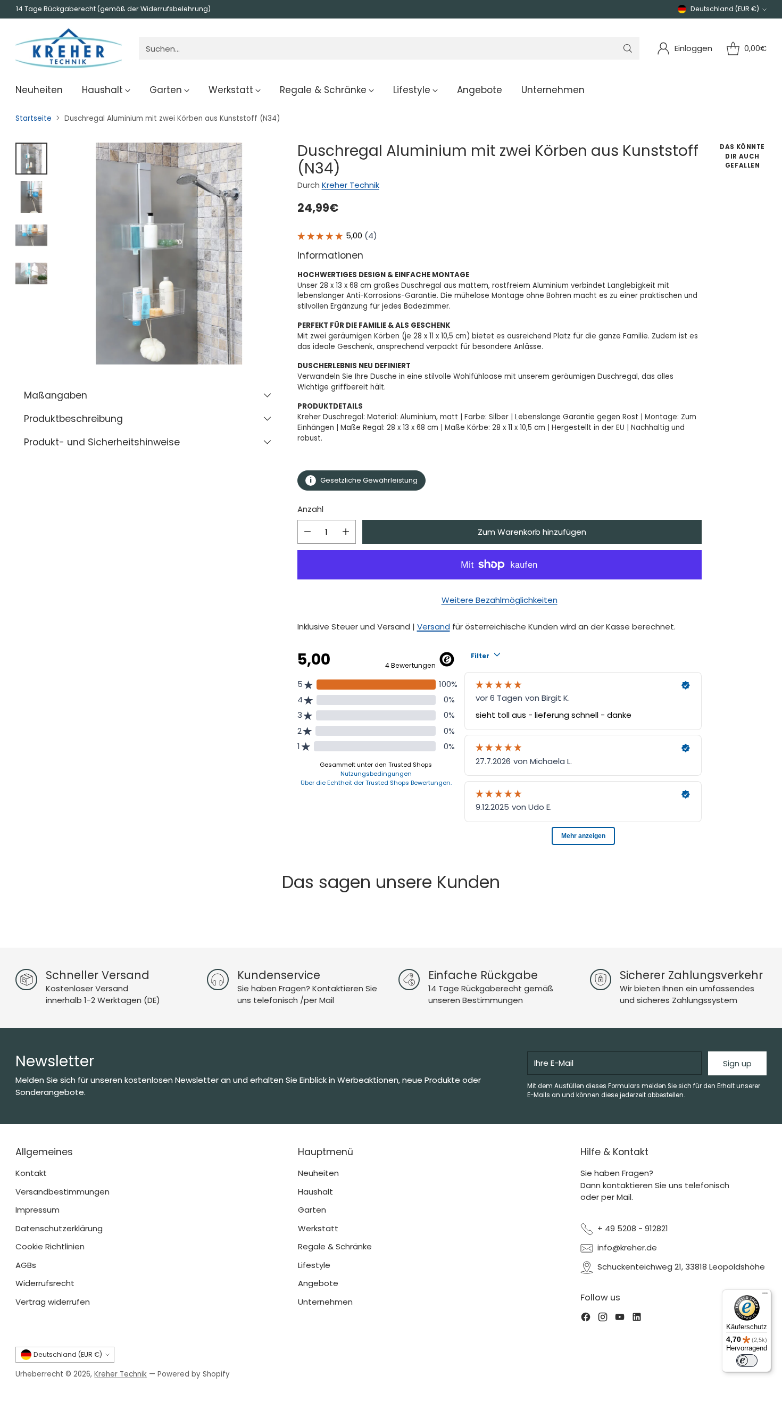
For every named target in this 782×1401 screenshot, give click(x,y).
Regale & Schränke (335, 1246)
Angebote (318, 1283)
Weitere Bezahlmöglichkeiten (500, 600)
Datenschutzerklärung (59, 1228)
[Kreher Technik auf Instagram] (602, 1319)
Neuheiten (318, 1173)
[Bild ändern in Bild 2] (31, 197)
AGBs (25, 1265)
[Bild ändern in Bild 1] (31, 159)
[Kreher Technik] (68, 48)
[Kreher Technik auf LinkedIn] (636, 1319)
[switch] (747, 1360)
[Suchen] (627, 48)
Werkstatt (318, 1228)
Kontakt (31, 1173)
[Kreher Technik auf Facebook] (585, 1319)
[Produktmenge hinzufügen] (345, 531)
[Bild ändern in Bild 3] (31, 235)
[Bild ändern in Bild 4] (31, 273)
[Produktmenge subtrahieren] (307, 531)
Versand (433, 626)
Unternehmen (325, 1301)
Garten (312, 1209)
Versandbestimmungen (62, 1191)
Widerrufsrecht (44, 1283)
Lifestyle (314, 1265)
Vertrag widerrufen (52, 1301)
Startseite (33, 118)
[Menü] (765, 1295)
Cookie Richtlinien (50, 1246)
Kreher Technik (350, 184)
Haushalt (315, 1191)
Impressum (37, 1209)
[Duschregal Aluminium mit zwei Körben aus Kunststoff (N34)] (168, 253)
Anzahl (310, 509)
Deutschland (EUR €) (725, 8)
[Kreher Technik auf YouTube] (619, 1319)
